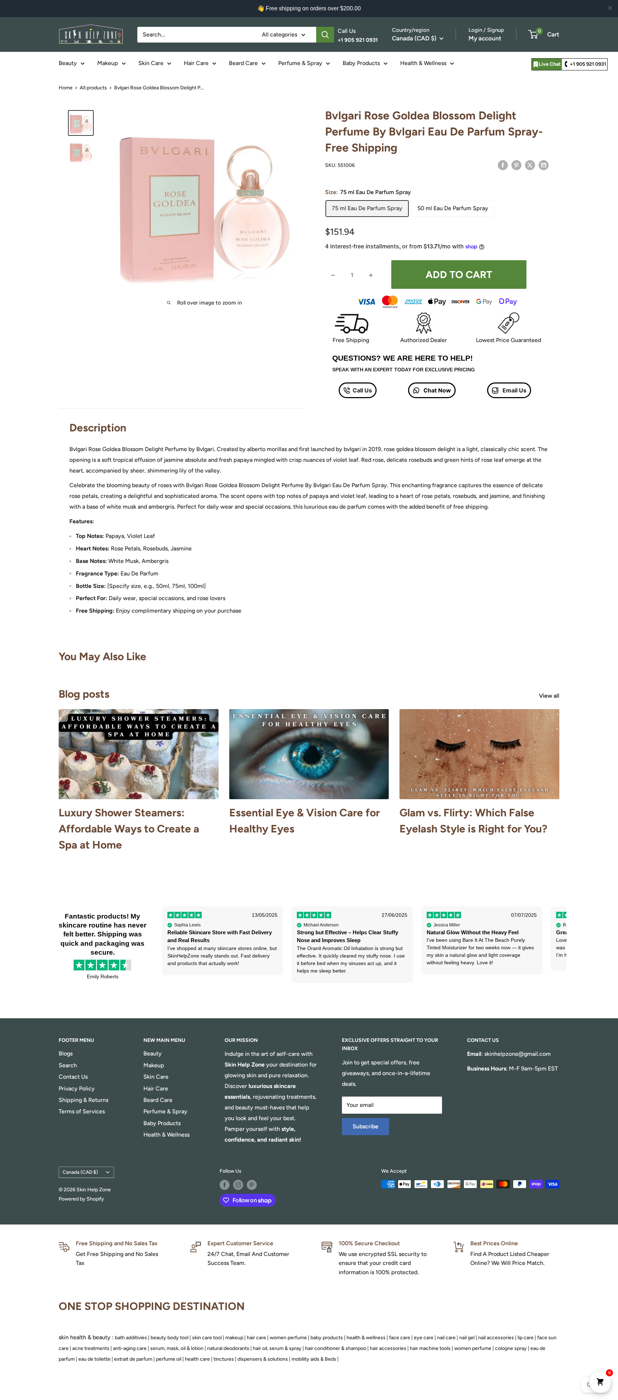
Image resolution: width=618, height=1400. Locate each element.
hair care (256, 1338)
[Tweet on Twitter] (530, 164)
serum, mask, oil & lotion (176, 1348)
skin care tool (207, 1338)
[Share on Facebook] (503, 164)
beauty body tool (169, 1338)
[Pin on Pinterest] (516, 164)
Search (68, 1065)
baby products (326, 1338)
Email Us (513, 390)
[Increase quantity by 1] (370, 275)
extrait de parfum (133, 1359)
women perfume (288, 1338)
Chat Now (436, 390)
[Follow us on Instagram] (238, 1185)
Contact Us (73, 1076)
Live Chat (550, 64)
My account (485, 38)
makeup (234, 1338)
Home (66, 88)
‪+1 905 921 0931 (588, 64)
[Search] (325, 35)
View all (550, 695)
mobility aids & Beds (313, 1359)
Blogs (66, 1053)
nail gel (467, 1338)
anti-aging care (130, 1348)
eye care (423, 1338)
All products (93, 88)
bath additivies (131, 1338)
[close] (610, 7)
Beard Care (243, 63)
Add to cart (459, 274)
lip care (526, 1338)
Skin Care (150, 63)
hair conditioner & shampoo (335, 1348)
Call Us (362, 390)
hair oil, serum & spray (277, 1348)
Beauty (68, 63)
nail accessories (496, 1338)
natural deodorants (228, 1348)
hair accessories (388, 1348)
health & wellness (366, 1338)
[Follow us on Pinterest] (252, 1185)
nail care (446, 1338)
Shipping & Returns (83, 1100)
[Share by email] (544, 164)
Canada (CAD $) (80, 1172)
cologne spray (511, 1348)
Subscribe (365, 1126)
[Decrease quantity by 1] (332, 275)
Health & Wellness (423, 63)
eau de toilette (94, 1359)
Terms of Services (82, 1111)
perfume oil (168, 1359)
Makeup (107, 63)
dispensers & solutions (262, 1359)
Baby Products (361, 63)
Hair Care (196, 63)
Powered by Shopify (81, 1199)
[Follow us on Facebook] (225, 1185)
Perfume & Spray (300, 63)
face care (399, 1338)
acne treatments (90, 1348)
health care (197, 1359)
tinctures (224, 1359)
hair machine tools (430, 1348)
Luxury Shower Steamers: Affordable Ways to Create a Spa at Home (129, 828)
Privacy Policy (77, 1088)
